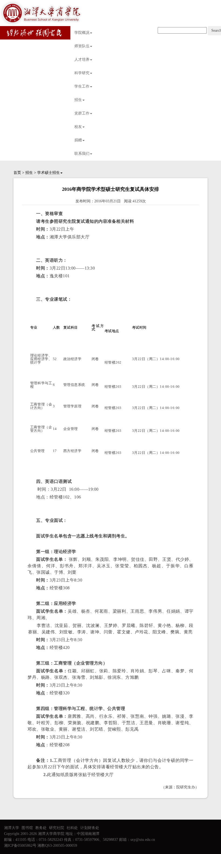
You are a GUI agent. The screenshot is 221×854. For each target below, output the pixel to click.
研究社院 (56, 828)
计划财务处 (89, 828)
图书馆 (27, 828)
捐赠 (78, 140)
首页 (17, 173)
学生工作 (81, 86)
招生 (78, 100)
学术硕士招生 (48, 173)
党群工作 (81, 113)
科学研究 (81, 73)
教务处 (41, 828)
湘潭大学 (11, 828)
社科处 (72, 828)
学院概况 (81, 33)
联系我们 (81, 154)
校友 (78, 127)
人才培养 (81, 60)
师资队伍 (81, 46)
